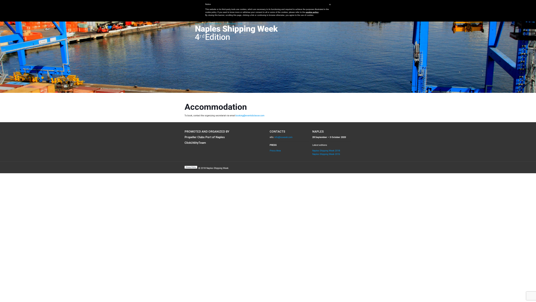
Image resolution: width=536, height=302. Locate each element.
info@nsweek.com (283, 137)
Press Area (275, 150)
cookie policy (312, 12)
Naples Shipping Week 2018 (326, 150)
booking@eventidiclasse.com (250, 115)
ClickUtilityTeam (195, 142)
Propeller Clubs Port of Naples (205, 137)
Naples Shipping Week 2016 (326, 154)
